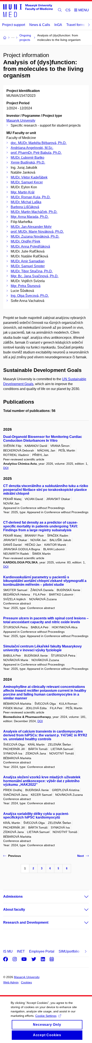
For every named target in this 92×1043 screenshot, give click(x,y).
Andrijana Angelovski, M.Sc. (32, 148)
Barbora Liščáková (25, 207)
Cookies (26, 982)
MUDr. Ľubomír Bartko (27, 157)
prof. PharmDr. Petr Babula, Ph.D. (36, 152)
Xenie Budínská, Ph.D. (28, 162)
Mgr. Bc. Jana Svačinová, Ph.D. (34, 276)
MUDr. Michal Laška (26, 202)
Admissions (13, 896)
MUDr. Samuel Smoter (28, 266)
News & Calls (39, 25)
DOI (6, 468)
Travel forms (75, 25)
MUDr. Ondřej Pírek (25, 241)
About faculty (14, 909)
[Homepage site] (28, 10)
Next (80, 855)
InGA (58, 25)
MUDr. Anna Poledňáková (30, 246)
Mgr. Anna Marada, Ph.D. (30, 217)
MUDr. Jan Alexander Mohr (31, 227)
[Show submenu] (82, 896)
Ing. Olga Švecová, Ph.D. (30, 295)
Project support (13, 25)
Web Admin (11, 982)
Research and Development (25, 922)
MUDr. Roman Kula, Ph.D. (30, 197)
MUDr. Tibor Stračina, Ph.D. (32, 271)
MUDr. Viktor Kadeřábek (29, 177)
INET (21, 951)
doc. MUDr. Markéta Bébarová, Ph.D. (39, 143)
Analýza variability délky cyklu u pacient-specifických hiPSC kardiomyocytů (36, 815)
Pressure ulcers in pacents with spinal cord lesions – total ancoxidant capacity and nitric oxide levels (46, 620)
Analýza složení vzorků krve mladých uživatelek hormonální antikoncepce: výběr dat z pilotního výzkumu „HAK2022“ (41, 781)
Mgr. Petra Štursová (25, 286)
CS (67, 10)
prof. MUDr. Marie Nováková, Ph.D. (37, 231)
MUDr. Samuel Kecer (27, 182)
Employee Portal (41, 951)
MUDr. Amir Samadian (28, 261)
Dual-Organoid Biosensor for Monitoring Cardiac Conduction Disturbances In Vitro (42, 438)
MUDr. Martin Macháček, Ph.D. (34, 212)
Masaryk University (20, 120)
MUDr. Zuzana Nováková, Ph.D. (35, 236)
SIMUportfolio (69, 951)
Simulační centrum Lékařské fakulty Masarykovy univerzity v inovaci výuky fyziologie (42, 648)
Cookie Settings (45, 1015)
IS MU (8, 951)
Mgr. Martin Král (22, 192)
